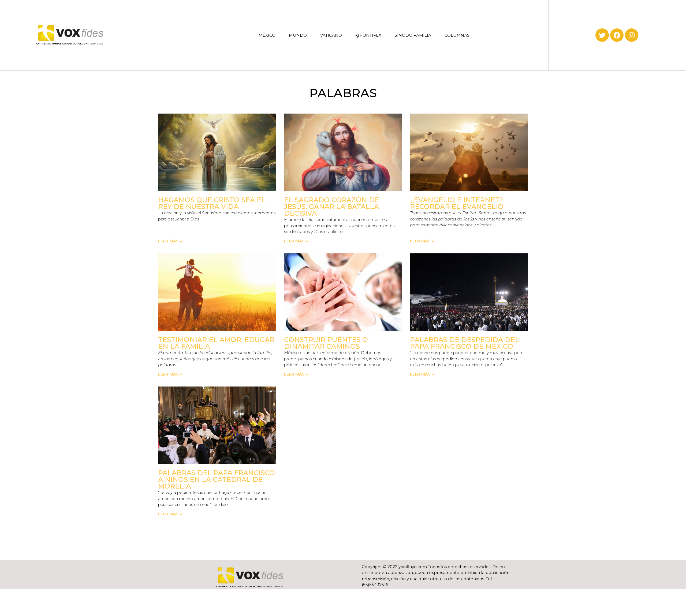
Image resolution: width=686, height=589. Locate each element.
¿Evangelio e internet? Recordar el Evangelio (457, 203)
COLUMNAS (457, 35)
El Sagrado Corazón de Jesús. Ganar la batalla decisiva (331, 206)
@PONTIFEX (368, 35)
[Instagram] (631, 35)
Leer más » (170, 240)
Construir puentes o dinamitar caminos (326, 343)
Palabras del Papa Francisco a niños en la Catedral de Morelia (216, 479)
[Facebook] (617, 35)
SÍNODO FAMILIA (413, 35)
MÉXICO (267, 35)
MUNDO (298, 35)
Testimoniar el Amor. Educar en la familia (216, 343)
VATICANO (331, 35)
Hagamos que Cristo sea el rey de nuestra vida (212, 203)
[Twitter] (602, 35)
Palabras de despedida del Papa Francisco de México (464, 343)
